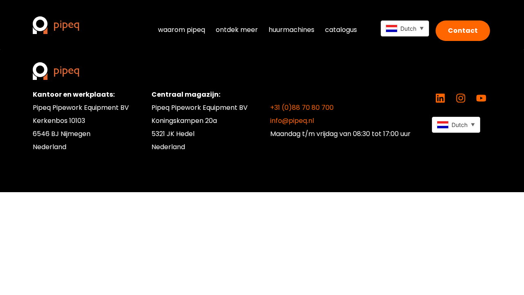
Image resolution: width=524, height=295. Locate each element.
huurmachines (291, 29)
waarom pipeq (181, 29)
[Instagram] (460, 98)
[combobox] (405, 28)
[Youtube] (481, 98)
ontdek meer (237, 29)
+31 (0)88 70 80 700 (302, 107)
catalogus (341, 29)
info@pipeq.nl (292, 120)
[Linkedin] (440, 98)
